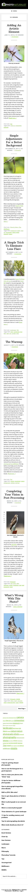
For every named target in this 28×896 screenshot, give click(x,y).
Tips (11, 124)
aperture (4, 717)
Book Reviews (6, 833)
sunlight (13, 333)
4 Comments (18, 502)
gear (7, 725)
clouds (12, 720)
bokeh (18, 230)
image (14, 725)
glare (12, 332)
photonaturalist (11, 702)
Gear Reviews (6, 840)
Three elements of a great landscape (13, 811)
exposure (16, 723)
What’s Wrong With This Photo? (14, 598)
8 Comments (15, 346)
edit (11, 583)
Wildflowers (6, 229)
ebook (11, 723)
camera (12, 481)
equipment (17, 481)
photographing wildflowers (11, 464)
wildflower (21, 745)
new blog (13, 544)
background (14, 230)
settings (13, 483)
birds (15, 717)
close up (13, 125)
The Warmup (14, 342)
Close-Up (12, 227)
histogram (10, 725)
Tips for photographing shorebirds (13, 821)
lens (14, 728)
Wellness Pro (16, 890)
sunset (15, 743)
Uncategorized (6, 862)
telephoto (20, 743)
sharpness (19, 740)
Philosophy (13, 582)
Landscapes (13, 330)
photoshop (16, 585)
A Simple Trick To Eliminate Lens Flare (14, 246)
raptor (17, 702)
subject (4, 743)
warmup (17, 483)
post (20, 585)
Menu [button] (15, 11)
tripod (9, 745)
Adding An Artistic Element (14, 28)
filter (18, 583)
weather (15, 745)
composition (18, 125)
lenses (17, 728)
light (7, 333)
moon (9, 731)
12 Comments (17, 254)
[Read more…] (13, 118)
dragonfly (6, 127)
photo (5, 702)
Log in (21, 891)
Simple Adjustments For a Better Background (14, 140)
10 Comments (14, 36)
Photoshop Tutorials (8, 855)
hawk (15, 701)
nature (13, 731)
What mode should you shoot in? (12, 825)
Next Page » (22, 708)
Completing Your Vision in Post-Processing (14, 494)
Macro (16, 227)
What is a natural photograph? (11, 808)
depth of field (19, 206)
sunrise (11, 743)
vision (11, 587)
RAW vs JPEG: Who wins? (9, 792)
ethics (14, 583)
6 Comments (18, 150)
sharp (15, 741)
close (4, 720)
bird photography (10, 717)
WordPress (15, 891)
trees (17, 333)
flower (21, 723)
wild (18, 745)
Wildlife (18, 699)
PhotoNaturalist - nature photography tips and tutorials (14, 5)
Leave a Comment (17, 606)
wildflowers (7, 749)
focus (4, 725)
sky (10, 333)
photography (9, 737)
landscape (8, 728)
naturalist (19, 701)
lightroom (6, 585)
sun (7, 743)
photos (11, 585)
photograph (21, 734)
